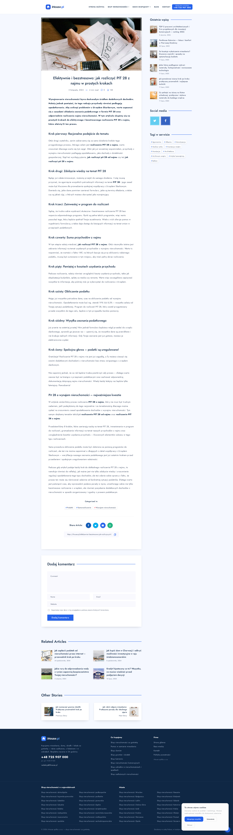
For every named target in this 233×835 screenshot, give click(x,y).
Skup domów (116, 750)
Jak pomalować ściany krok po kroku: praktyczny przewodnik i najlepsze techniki (174, 81)
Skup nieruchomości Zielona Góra (132, 805)
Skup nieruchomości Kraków (130, 813)
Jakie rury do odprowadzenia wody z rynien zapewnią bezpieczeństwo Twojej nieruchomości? (72, 672)
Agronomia (156, 142)
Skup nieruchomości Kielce (167, 809)
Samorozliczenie (84, 507)
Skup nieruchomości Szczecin (168, 821)
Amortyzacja (181, 142)
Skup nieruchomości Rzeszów (168, 792)
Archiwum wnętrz (159, 156)
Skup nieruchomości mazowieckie (54, 817)
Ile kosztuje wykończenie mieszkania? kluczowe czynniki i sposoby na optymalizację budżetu (174, 54)
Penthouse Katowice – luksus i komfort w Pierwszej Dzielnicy (175, 41)
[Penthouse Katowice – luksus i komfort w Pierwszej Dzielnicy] (153, 43)
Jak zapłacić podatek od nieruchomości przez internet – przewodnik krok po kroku (70, 653)
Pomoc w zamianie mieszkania (123, 746)
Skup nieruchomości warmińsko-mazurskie (95, 813)
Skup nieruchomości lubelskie (52, 800)
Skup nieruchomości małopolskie (54, 813)
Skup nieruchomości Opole (129, 821)
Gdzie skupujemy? (141, 7)
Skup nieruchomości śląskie (90, 805)
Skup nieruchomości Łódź (129, 809)
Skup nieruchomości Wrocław (130, 792)
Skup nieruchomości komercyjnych (125, 763)
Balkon (155, 161)
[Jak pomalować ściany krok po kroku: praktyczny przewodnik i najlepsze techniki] (153, 81)
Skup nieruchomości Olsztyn (168, 813)
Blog (156, 7)
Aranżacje (156, 151)
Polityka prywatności (162, 754)
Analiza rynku (157, 147)
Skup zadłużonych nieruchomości (125, 774)
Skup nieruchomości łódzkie (52, 809)
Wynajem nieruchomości (106, 507)
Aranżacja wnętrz (173, 147)
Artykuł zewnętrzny (177, 156)
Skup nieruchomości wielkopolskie (92, 817)
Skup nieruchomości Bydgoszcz (131, 796)
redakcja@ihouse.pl (49, 765)
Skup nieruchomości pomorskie (91, 800)
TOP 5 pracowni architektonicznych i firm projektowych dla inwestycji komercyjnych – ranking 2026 (174, 29)
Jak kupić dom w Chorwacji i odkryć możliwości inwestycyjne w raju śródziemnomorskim (124, 653)
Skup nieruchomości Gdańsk (168, 800)
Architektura (169, 151)
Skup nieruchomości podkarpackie (92, 792)
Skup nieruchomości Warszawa (131, 817)
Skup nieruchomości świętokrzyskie (93, 809)
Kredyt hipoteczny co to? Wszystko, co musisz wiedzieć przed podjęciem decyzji (124, 672)
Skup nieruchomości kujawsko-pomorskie (57, 796)
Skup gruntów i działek (120, 754)
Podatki (70, 507)
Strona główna (96, 7)
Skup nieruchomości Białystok (168, 796)
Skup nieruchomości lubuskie (52, 805)
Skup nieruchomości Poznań (168, 817)
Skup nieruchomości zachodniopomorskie (95, 821)
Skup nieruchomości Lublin (129, 800)
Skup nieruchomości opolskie (52, 821)
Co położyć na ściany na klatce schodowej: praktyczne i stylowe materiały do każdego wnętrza (172, 95)
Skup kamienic (117, 759)
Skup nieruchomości (118, 7)
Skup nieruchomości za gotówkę (124, 742)
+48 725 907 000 (54, 757)
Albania (169, 142)
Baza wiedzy (159, 746)
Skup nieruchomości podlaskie (91, 796)
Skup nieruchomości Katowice (168, 805)
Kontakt (166, 7)
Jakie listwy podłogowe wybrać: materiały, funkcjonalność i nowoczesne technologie (175, 68)
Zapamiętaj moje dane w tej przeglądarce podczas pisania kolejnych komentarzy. (80, 610)
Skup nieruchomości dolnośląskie (54, 792)
